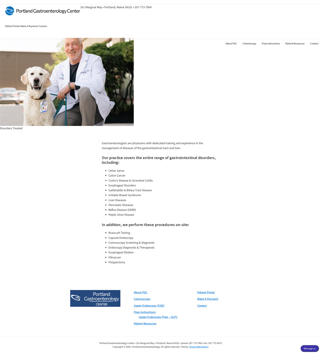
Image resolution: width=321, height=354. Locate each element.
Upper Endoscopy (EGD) (149, 306)
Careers (202, 306)
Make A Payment (207, 299)
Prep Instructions (145, 312)
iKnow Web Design (198, 347)
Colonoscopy (142, 299)
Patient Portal (206, 292)
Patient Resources (145, 324)
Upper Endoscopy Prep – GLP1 (158, 317)
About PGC (140, 292)
